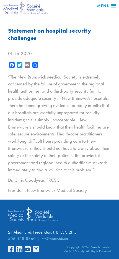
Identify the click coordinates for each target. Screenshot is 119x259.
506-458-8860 (22, 238)
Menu (103, 6)
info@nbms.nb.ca (54, 238)
